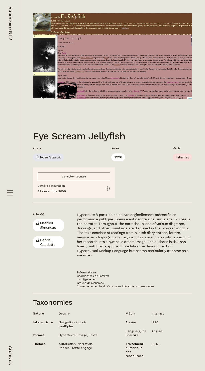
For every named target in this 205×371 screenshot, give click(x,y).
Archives (10, 355)
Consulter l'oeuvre (74, 176)
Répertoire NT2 (10, 23)
